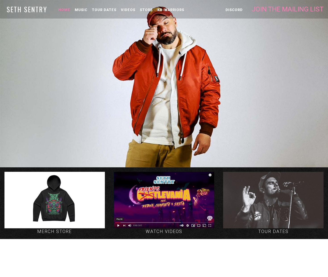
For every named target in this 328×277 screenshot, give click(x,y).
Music (81, 10)
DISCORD (234, 10)
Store (146, 10)
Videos (128, 10)
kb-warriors (170, 10)
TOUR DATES (273, 231)
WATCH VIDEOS (164, 231)
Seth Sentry (27, 9)
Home (64, 10)
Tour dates (104, 10)
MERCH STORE (54, 231)
